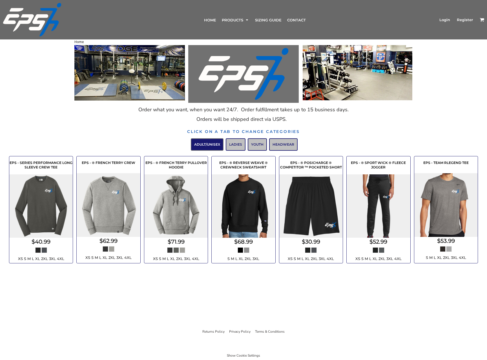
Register (465, 19)
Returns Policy (213, 331)
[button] (235, 19)
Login (444, 19)
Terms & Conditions (270, 331)
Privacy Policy (240, 331)
